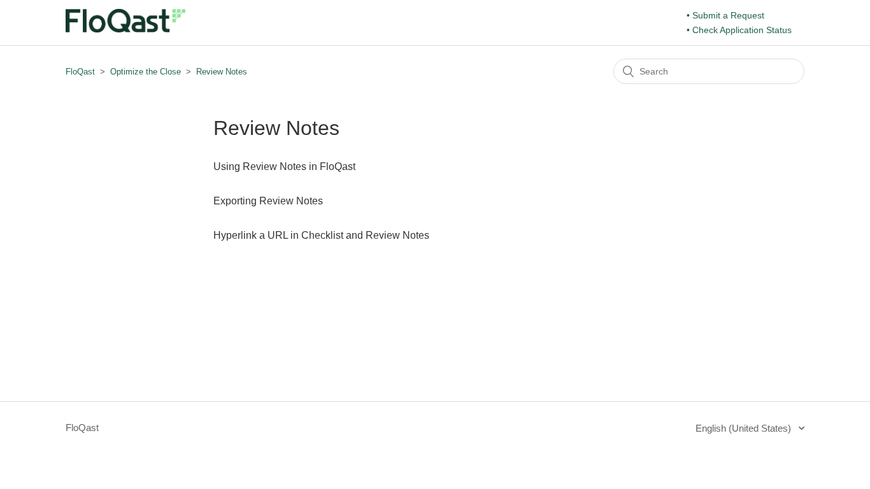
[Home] (125, 29)
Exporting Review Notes (268, 200)
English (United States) (744, 428)
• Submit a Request (725, 15)
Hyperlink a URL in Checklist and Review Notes (321, 235)
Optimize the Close (145, 71)
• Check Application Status (739, 30)
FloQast (80, 71)
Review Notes (221, 71)
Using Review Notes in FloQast (284, 166)
